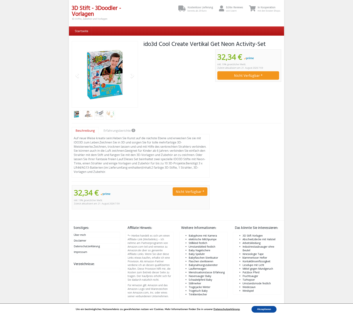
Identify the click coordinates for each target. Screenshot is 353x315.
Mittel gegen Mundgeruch (258, 268)
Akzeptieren (264, 309)
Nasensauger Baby (200, 276)
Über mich (80, 235)
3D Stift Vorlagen (253, 235)
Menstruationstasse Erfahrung (207, 272)
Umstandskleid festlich (202, 246)
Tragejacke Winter (199, 287)
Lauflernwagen (197, 268)
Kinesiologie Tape (253, 254)
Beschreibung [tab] (85, 131)
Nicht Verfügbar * (248, 75)
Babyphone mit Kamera (203, 235)
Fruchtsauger (250, 276)
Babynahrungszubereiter (203, 265)
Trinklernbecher (198, 294)
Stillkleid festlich (198, 243)
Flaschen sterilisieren (201, 261)
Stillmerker (195, 283)
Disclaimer (80, 240)
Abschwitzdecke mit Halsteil (259, 239)
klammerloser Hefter (255, 257)
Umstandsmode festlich (257, 283)
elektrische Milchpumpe (203, 239)
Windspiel (248, 290)
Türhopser (249, 279)
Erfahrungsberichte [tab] (119, 131)
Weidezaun (249, 287)
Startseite (81, 31)
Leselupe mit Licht (253, 265)
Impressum (80, 252)
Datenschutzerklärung (87, 246)
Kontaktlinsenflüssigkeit (256, 261)
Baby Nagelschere (199, 250)
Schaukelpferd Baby (200, 279)
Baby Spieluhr (197, 254)
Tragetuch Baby (198, 290)
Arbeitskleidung (252, 243)
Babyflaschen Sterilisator (203, 257)
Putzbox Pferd (251, 272)
